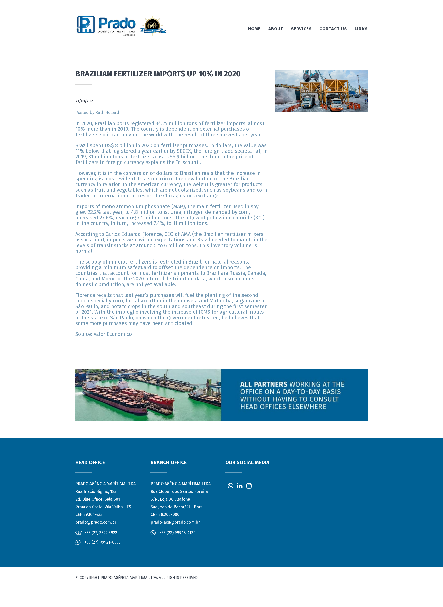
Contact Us (333, 29)
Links (361, 29)
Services (301, 29)
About (275, 29)
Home (254, 29)
